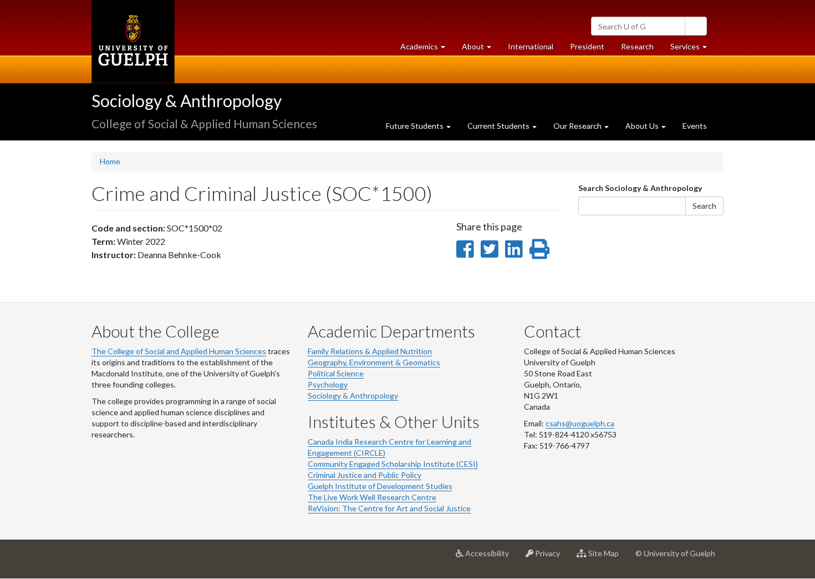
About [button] (481, 49)
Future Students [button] (415, 125)
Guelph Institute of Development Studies (380, 486)
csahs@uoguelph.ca (580, 423)
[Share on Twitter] (489, 248)
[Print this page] (539, 248)
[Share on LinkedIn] (513, 248)
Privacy (550, 557)
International (530, 46)
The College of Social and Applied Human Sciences (178, 351)
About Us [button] (642, 125)
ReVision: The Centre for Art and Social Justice (389, 508)
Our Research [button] (578, 125)
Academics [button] (427, 49)
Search (704, 205)
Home (110, 161)
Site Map (607, 557)
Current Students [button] (499, 125)
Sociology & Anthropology (186, 100)
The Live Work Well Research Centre (372, 497)
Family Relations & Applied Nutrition (370, 351)
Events (694, 125)
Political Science (336, 373)
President (587, 46)
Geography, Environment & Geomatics (374, 362)
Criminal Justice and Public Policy (364, 475)
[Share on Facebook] (464, 248)
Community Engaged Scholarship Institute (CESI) (393, 464)
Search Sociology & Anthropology (640, 188)
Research (641, 49)
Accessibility (490, 557)
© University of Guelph (675, 553)
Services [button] (692, 49)
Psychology (328, 384)
